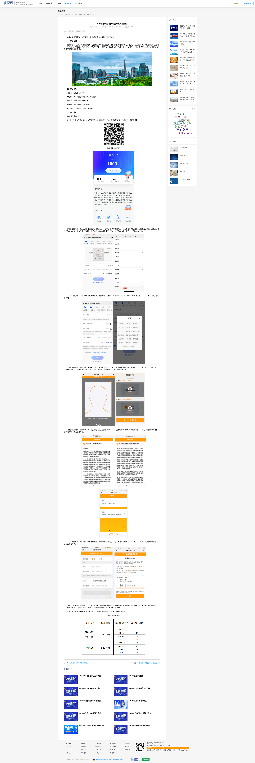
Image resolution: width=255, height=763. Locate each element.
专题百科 (113, 753)
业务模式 (68, 749)
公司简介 (68, 746)
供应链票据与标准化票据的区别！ (80, 663)
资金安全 (98, 746)
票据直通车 (50, 3)
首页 (40, 3)
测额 (59, 3)
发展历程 (68, 753)
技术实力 (83, 749)
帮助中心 (127, 749)
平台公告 (113, 749)
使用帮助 (234, 3)
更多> (194, 109)
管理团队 (83, 746)
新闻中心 (60, 14)
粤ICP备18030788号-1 (118, 759)
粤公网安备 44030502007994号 (104, 759)
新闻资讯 (68, 3)
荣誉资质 (83, 753)
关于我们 (78, 3)
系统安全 (98, 753)
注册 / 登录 (247, 3)
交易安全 (98, 749)
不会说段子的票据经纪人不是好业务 (149, 663)
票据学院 (67, 14)
